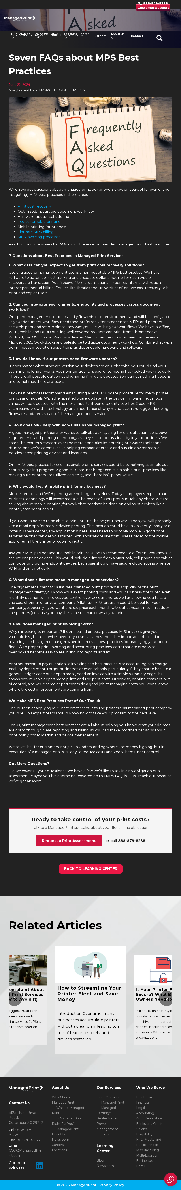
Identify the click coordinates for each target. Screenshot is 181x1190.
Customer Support (153, 8)
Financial (142, 1102)
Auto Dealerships (149, 1118)
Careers (100, 36)
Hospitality (144, 1134)
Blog (100, 1160)
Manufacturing (147, 1150)
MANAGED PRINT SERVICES (62, 90)
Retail (140, 1166)
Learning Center (76, 34)
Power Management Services (107, 1129)
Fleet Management (112, 1097)
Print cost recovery (34, 206)
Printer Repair (107, 1118)
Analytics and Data (23, 90)
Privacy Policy (111, 1185)
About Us (117, 34)
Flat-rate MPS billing (36, 232)
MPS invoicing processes (39, 237)
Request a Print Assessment (69, 841)
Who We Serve (47, 34)
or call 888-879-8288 (125, 841)
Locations (59, 1150)
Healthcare (144, 1097)
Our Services (20, 34)
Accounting (145, 1113)
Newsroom (60, 1140)
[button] (171, 1179)
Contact (137, 36)
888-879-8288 (155, 3)
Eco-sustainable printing (39, 221)
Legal (140, 1108)
